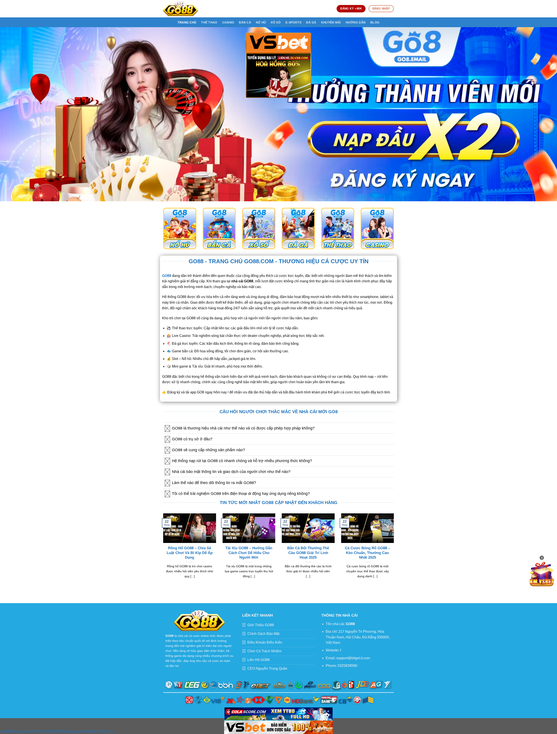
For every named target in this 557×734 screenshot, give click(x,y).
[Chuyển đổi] (167, 428)
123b (49, 731)
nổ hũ (261, 22)
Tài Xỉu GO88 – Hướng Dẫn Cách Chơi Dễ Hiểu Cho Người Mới (248, 552)
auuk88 (6, 731)
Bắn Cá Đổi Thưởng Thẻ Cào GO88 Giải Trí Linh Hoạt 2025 (308, 552)
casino (228, 22)
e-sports (293, 22)
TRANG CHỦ (187, 22)
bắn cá (245, 22)
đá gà (311, 22)
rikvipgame (20, 731)
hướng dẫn (356, 22)
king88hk (91, 731)
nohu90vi (37, 731)
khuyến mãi (331, 22)
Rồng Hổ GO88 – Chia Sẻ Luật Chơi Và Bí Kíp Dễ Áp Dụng (190, 552)
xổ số (275, 22)
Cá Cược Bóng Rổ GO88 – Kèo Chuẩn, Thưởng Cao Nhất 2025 (367, 552)
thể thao (209, 22)
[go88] (180, 8)
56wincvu (106, 731)
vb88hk (59, 731)
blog (374, 22)
